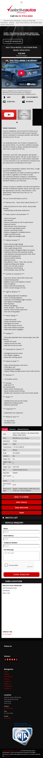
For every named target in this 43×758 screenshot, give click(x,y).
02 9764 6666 (21, 15)
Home (6, 672)
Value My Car (8, 676)
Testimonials (8, 686)
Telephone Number (10, 543)
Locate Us (7, 681)
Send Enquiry (22, 574)
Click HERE (7, 718)
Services (6, 679)
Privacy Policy (6, 750)
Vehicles (11, 23)
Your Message (9, 550)
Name (6, 529)
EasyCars (7, 756)
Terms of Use (16, 750)
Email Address (9, 536)
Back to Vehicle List (13, 41)
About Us (7, 684)
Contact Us (7, 688)
